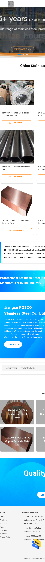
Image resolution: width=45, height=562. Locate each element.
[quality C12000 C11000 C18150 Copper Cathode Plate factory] (17, 200)
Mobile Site (4, 534)
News (2, 527)
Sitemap (3, 530)
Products (3, 520)
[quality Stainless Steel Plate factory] (22, 32)
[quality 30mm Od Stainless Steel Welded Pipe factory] (17, 147)
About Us (3, 524)
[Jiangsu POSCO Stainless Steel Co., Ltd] (10, 4)
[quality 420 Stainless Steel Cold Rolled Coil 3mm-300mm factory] (17, 93)
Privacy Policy (5, 537)
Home (2, 517)
